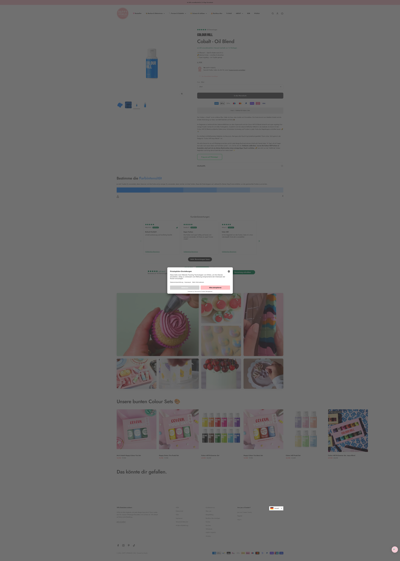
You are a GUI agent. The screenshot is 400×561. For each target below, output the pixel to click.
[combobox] (276, 508)
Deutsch (276, 508)
